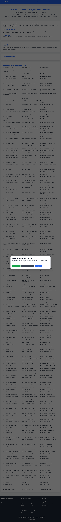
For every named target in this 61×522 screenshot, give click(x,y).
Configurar (38, 266)
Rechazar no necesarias (27, 266)
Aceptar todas (16, 266)
